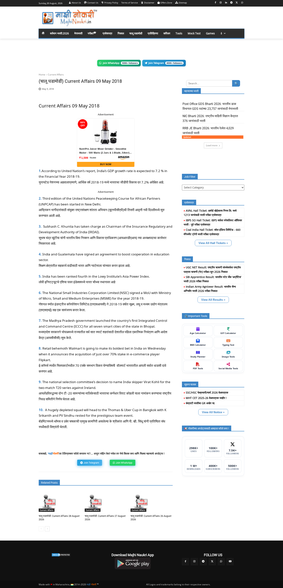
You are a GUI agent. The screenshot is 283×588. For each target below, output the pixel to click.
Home (42, 74)
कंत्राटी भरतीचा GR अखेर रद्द (200, 403)
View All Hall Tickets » (213, 243)
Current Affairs (56, 74)
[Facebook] (215, 3)
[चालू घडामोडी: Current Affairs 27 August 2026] (95, 501)
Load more (212, 145)
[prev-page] (41, 528)
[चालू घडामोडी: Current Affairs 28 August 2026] (49, 501)
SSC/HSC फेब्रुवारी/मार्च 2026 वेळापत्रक (207, 392)
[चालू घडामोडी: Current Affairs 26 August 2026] (141, 501)
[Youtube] (230, 561)
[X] (236, 3)
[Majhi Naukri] (69, 18)
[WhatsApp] (242, 3)
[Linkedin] (226, 3)
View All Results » (213, 299)
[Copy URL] (158, 91)
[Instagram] (221, 3)
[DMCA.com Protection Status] (61, 555)
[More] (167, 91)
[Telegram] (231, 3)
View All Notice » (213, 412)
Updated (187, 137)
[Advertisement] (172, 17)
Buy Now (105, 164)
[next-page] (47, 528)
